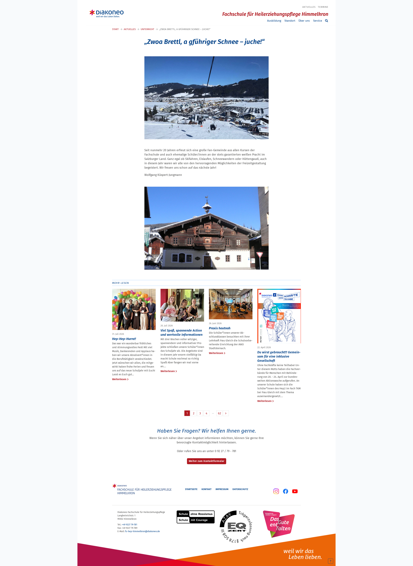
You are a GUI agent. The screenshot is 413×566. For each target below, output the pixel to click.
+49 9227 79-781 (129, 524)
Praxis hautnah (219, 328)
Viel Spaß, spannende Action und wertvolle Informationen (181, 332)
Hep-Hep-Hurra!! (124, 339)
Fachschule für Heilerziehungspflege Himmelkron (275, 14)
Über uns (304, 20)
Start (115, 29)
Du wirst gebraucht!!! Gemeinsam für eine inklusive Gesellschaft (278, 356)
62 (219, 413)
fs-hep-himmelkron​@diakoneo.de (142, 531)
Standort (289, 20)
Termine (323, 6)
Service (317, 20)
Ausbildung (274, 20)
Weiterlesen (119, 379)
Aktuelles (309, 6)
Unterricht (147, 29)
